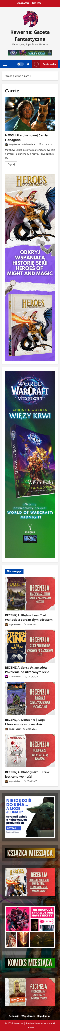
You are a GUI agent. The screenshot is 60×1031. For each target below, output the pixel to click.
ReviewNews (33, 1023)
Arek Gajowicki (16, 676)
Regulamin (43, 1016)
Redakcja (14, 1016)
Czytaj (12, 165)
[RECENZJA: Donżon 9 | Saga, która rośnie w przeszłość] (30, 698)
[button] (5, 63)
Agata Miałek (15, 624)
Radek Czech (15, 728)
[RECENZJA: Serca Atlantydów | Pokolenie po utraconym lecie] (30, 646)
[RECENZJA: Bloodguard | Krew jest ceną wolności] (30, 750)
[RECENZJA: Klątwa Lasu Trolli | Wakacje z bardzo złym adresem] (30, 593)
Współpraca (28, 1016)
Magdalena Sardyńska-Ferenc (23, 144)
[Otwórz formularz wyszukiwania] (28, 64)
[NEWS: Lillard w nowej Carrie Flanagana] (30, 114)
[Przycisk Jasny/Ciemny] (20, 64)
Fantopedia (49, 63)
